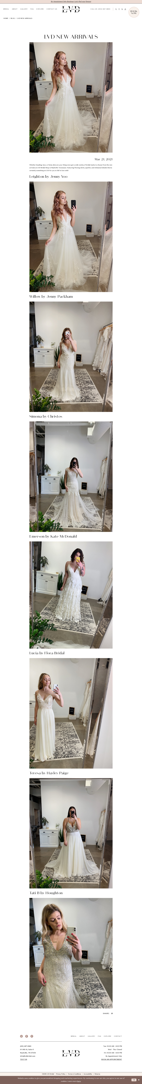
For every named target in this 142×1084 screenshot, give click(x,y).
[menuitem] (102, 9)
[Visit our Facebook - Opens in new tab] (26, 1036)
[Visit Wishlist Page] (119, 9)
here (79, 1081)
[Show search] (116, 9)
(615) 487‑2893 (25, 1046)
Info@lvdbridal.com (27, 1056)
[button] (122, 9)
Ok (134, 1080)
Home (5, 18)
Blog (13, 18)
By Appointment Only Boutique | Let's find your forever (71, 1)
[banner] (71, 9)
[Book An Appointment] (138, 9)
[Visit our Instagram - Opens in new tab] (21, 1036)
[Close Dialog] (139, 1080)
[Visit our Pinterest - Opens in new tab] (31, 1036)
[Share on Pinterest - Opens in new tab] (112, 1013)
